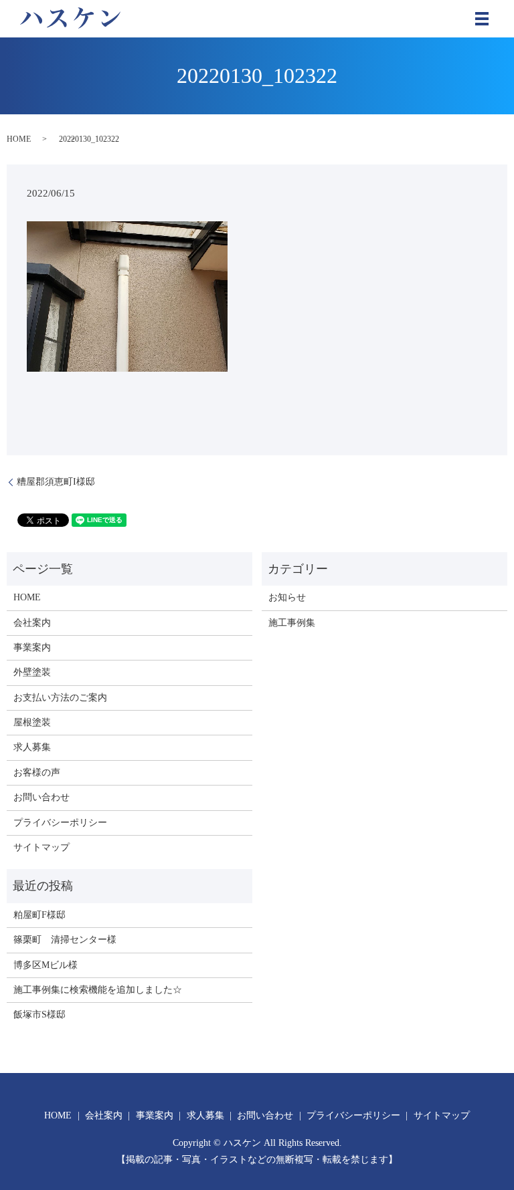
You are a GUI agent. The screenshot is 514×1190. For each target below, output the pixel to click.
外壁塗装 (32, 672)
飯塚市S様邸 (39, 1014)
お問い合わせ (41, 797)
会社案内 (32, 623)
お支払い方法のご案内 (60, 698)
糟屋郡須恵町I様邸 (56, 482)
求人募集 (32, 747)
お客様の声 (36, 772)
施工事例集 (291, 623)
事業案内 (32, 647)
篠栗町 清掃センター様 (64, 940)
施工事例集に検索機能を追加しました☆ (97, 990)
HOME (19, 139)
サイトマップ (41, 847)
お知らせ (287, 597)
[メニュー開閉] (482, 18)
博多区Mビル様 (45, 965)
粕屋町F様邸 (39, 915)
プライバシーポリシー (60, 823)
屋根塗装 (32, 722)
